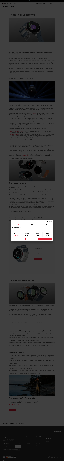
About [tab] (46, 224)
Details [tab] (32, 224)
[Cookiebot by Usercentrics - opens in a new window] (48, 221)
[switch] (26, 235)
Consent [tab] (18, 224)
